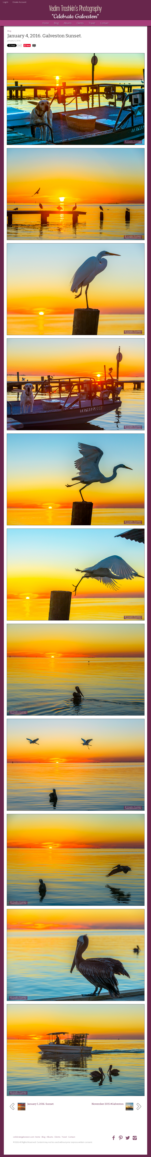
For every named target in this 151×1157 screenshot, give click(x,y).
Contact (104, 23)
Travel (92, 23)
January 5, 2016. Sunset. (40, 1104)
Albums (68, 23)
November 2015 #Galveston (108, 1104)
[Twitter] (127, 1137)
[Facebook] (113, 1137)
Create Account (19, 2)
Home (45, 23)
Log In (5, 2)
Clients (80, 23)
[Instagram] (134, 1137)
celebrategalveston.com (23, 1137)
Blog (56, 23)
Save (28, 45)
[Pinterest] (120, 1137)
